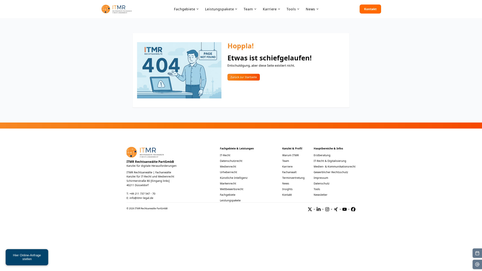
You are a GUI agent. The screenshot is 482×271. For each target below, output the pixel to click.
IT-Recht (225, 155)
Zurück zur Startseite (243, 77)
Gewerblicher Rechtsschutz (331, 172)
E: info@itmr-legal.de (140, 198)
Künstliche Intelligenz (234, 178)
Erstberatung (322, 155)
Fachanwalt (289, 172)
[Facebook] (353, 209)
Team (285, 161)
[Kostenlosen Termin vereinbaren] (477, 253)
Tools (317, 189)
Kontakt (370, 9)
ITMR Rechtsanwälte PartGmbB (150, 162)
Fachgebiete (227, 194)
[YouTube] (344, 209)
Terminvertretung (293, 178)
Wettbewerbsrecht (231, 189)
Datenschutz (321, 183)
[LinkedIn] (318, 209)
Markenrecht (228, 183)
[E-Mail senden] (477, 264)
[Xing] (336, 209)
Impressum (321, 178)
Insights (287, 189)
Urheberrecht (228, 172)
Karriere (287, 166)
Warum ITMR (290, 155)
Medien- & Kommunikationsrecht (334, 166)
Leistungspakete (230, 200)
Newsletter (320, 194)
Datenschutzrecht (231, 161)
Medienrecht (228, 166)
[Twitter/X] (310, 209)
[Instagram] (327, 209)
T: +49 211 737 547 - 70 (141, 193)
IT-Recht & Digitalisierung (330, 161)
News (285, 183)
